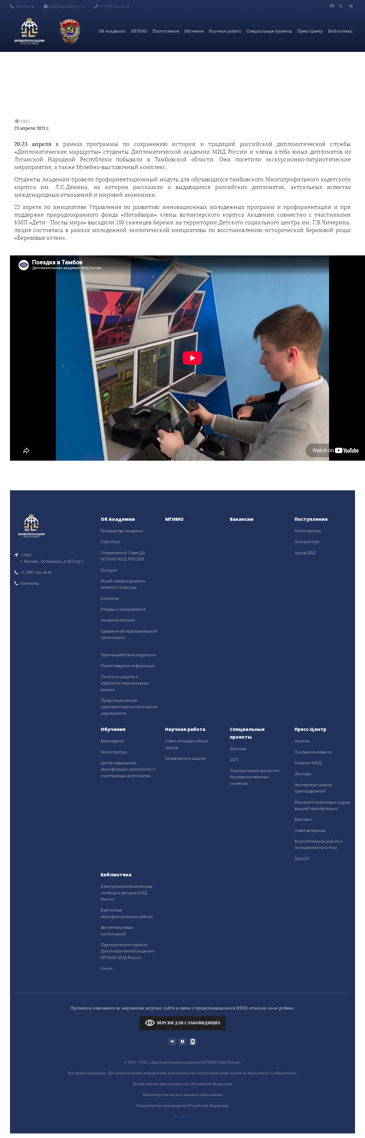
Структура (110, 541)
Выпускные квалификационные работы (127, 913)
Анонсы (302, 741)
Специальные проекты (269, 31)
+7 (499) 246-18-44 (113, 6)
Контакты (25, 6)
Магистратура (308, 531)
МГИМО (139, 31)
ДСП (234, 760)
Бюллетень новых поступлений (117, 930)
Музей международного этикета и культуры (123, 584)
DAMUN (302, 858)
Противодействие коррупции (128, 655)
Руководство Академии (122, 531)
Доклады (238, 748)
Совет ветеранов (310, 830)
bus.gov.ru (182, 1116)
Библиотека (340, 31)
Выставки (304, 819)
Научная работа (225, 31)
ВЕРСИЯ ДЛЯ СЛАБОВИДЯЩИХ (188, 1023)
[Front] (31, 525)
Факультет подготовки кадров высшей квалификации (322, 805)
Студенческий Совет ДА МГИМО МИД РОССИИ (123, 556)
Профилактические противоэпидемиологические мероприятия (129, 707)
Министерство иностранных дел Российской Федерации (182, 1084)
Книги (107, 968)
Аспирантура (307, 541)
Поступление (165, 31)
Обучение (194, 31)
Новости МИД (308, 763)
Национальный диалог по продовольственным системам (254, 777)
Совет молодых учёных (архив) (186, 744)
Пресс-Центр (310, 31)
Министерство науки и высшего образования (183, 1094)
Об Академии (112, 31)
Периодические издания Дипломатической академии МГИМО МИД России (128, 951)
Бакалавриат (112, 741)
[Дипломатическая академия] (29, 31)
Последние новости (313, 752)
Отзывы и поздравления (123, 609)
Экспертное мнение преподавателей (313, 788)
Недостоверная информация (128, 665)
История (109, 570)
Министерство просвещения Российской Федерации (182, 1105)
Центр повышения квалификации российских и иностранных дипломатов (128, 769)
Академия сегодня (118, 620)
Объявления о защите (185, 758)
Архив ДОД (305, 553)
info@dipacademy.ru (66, 6)
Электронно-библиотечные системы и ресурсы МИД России (127, 892)
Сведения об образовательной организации (129, 634)
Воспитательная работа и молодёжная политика (318, 844)
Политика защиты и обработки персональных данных (125, 683)
